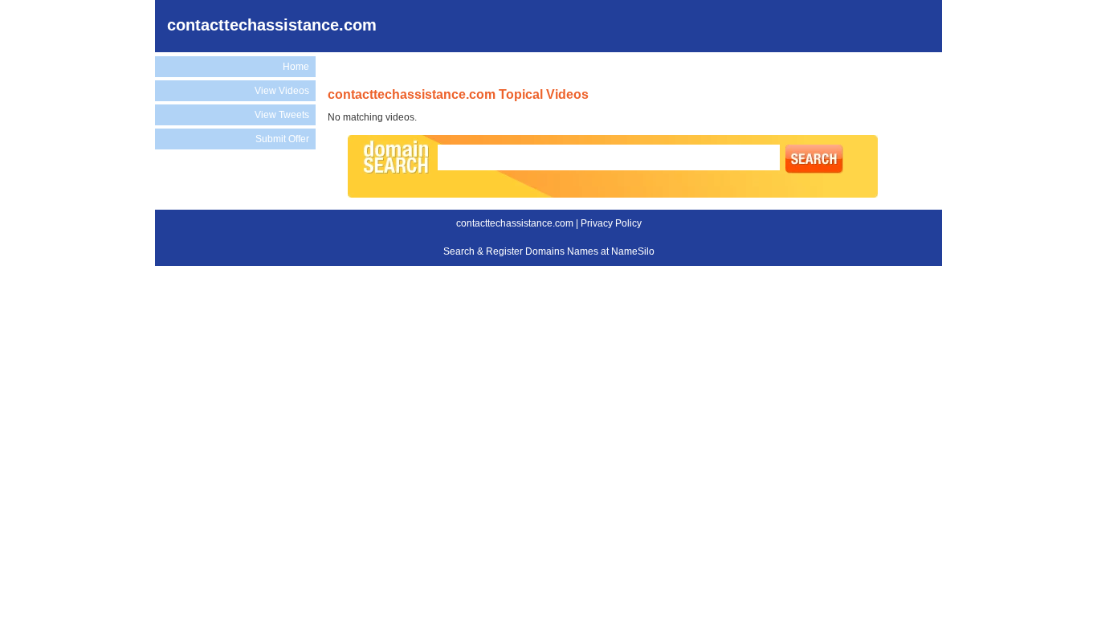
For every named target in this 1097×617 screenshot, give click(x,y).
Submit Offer (282, 139)
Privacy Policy (611, 223)
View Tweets (282, 115)
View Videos (282, 90)
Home (296, 66)
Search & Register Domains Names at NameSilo (549, 251)
